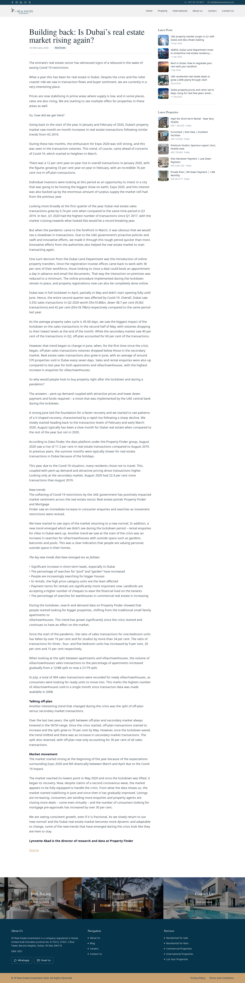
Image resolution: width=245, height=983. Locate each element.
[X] (29, 2)
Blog (92, 943)
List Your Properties (177, 959)
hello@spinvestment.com (222, 2)
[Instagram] (17, 2)
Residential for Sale (177, 937)
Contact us (228, 10)
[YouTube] (25, 2)
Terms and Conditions (221, 977)
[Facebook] (12, 2)
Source (34, 850)
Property (162, 10)
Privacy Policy (197, 977)
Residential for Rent (177, 943)
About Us (95, 937)
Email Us (46, 960)
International (180, 10)
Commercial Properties (179, 948)
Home (149, 10)
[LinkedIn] (21, 2)
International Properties (179, 953)
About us (198, 10)
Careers (212, 10)
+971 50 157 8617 (196, 2)
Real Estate (60, 47)
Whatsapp (23, 960)
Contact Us (96, 953)
